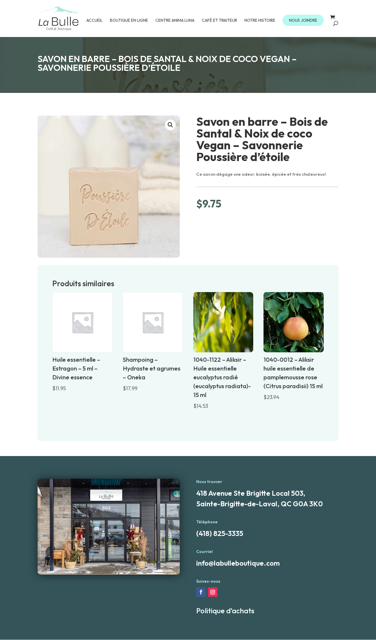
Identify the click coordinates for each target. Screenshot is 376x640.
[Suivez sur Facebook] (201, 592)
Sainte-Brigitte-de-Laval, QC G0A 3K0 (259, 503)
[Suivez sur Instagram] (212, 592)
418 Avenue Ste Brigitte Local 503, (250, 493)
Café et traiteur (219, 20)
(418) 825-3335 (219, 533)
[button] (170, 125)
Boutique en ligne (129, 20)
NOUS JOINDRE (303, 20)
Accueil (94, 20)
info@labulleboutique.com (238, 563)
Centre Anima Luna (174, 20)
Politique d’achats (225, 610)
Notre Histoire (259, 20)
